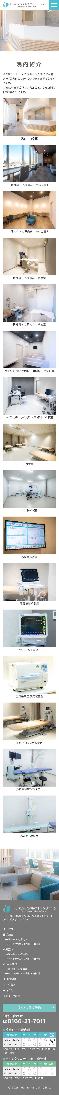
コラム (9, 990)
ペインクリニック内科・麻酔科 (24, 944)
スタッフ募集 (13, 996)
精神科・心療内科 (18, 939)
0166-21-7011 (26, 1021)
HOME (10, 929)
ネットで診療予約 (29, 1007)
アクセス (10, 984)
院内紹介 (11, 979)
